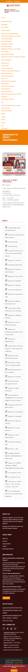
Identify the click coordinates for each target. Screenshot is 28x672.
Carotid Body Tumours (7, 99)
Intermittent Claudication (8, 81)
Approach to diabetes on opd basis (13, 317)
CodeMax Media (18, 664)
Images (3, 117)
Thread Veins (5, 65)
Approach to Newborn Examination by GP (13, 303)
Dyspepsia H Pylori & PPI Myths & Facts (13, 406)
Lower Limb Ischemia (7, 76)
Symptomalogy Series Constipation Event (12, 229)
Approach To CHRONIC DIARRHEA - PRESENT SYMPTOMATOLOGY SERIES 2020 (14, 465)
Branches (17, 1)
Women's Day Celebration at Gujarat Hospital (14, 236)
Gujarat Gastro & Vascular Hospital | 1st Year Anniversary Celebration (14, 348)
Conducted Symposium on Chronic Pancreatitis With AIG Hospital (14, 253)
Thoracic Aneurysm (7, 68)
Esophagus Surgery (7, 44)
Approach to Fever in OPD (15, 276)
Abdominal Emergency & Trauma (10, 36)
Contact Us (9, 1)
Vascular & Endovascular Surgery (11, 105)
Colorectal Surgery (6, 38)
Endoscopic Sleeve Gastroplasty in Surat (12, 382)
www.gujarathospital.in (13, 645)
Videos (3, 119)
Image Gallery (7, 544)
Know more (6, 598)
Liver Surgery (5, 51)
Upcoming (4, 128)
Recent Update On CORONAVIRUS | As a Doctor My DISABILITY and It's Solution (14, 398)
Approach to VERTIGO (14, 285)
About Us (5, 538)
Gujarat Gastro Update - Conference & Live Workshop (13, 310)
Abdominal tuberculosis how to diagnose (13, 371)
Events (3, 123)
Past (2, 126)
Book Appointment (8, 549)
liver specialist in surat (14, 472)
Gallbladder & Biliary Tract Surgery (11, 49)
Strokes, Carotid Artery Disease (10, 71)
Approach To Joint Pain (14, 260)
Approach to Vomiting (14, 376)
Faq (2, 102)
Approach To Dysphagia (15, 416)
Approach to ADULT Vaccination (12, 389)
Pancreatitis (4, 27)
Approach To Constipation (15, 412)
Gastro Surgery (5, 30)
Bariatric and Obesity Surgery (9, 33)
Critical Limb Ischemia (7, 86)
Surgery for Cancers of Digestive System (13, 57)
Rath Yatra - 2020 (13, 449)
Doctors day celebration (15, 289)
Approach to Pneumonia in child (14, 295)
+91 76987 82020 (16, 642)
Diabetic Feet (5, 83)
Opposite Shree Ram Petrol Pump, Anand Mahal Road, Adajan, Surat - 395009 (13, 610)
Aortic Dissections (6, 91)
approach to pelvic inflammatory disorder (12, 357)
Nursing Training (12, 242)
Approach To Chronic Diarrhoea (12, 429)
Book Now (14, 670)
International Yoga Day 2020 (13, 443)
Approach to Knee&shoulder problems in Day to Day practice (14, 332)
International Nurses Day (15, 265)
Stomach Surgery (6, 41)
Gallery (3, 114)
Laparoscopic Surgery (7, 54)
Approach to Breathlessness (10, 340)
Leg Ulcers (4, 78)
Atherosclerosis (6, 89)
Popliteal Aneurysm (7, 73)
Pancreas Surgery (6, 46)
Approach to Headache (14, 281)
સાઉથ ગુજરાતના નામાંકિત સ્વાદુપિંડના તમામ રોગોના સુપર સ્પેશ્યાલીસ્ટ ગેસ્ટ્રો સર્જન (13, 484)
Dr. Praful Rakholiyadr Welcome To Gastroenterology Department (13, 494)
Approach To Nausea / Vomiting (13, 422)
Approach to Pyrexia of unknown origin (13, 271)
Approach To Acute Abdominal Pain (12, 436)
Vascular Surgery (6, 60)
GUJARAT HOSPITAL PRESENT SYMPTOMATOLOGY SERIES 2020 (13, 456)
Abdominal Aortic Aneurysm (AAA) (11, 94)
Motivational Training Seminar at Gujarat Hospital (12, 364)
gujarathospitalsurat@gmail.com (12, 615)
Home (3, 17)
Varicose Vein (5, 63)
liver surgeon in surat (14, 477)
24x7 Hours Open (8, 620)
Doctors (5, 541)
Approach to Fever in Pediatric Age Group (12, 324)
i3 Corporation (17, 662)
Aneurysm (4, 96)
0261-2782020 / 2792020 (10, 618)
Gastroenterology (6, 21)
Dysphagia (4, 24)
